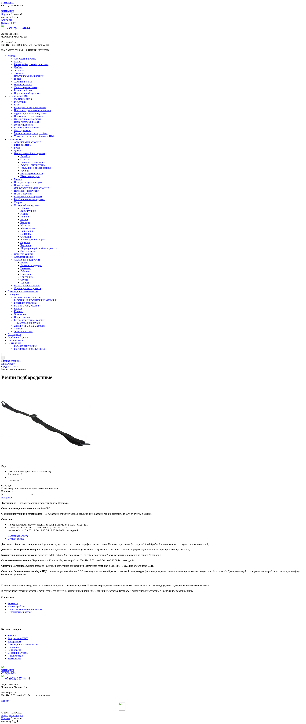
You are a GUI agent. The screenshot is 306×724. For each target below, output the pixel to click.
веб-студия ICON (177, 709)
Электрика (13, 647)
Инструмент (14, 641)
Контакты (6, 20)
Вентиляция (14, 658)
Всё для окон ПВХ (18, 638)
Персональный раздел (20, 612)
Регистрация (16, 715)
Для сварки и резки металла (23, 644)
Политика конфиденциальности (25, 609)
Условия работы (16, 606)
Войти (4, 715)
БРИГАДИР (7, 2)
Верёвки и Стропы (18, 652)
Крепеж (12, 635)
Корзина (5, 14)
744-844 (8, 22)
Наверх (5, 700)
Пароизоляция (15, 655)
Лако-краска (14, 650)
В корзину (6, 497)
